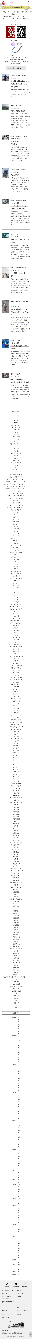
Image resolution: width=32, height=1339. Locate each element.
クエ (16, 543)
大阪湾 (16, 835)
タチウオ (16, 642)
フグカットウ (16, 720)
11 (19, 1038)
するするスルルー (16, 621)
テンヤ (16, 673)
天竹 (16, 838)
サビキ (16, 583)
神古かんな (16, 937)
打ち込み (16, 873)
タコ (16, 632)
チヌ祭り (13, 144)
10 (19, 1041)
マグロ (16, 750)
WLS (16, 423)
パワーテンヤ (16, 699)
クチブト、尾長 (16, 552)
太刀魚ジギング (16, 842)
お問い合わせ (5, 1317)
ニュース (4, 1307)
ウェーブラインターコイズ (16, 489)
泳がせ (16, 904)
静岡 (16, 972)
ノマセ (16, 689)
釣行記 (16, 967)
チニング (16, 658)
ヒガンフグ (16, 701)
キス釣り (16, 533)
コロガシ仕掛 (16, 571)
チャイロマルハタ (16, 666)
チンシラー (16, 670)
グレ (16, 555)
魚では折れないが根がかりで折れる (16, 977)
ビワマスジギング (16, 710)
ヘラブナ (16, 743)
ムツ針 (16, 769)
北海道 (16, 824)
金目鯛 (16, 960)
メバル (16, 779)
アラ (16, 458)
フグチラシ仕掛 (16, 722)
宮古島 (16, 852)
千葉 (16, 826)
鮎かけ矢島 (16, 984)
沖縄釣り (16, 901)
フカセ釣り (16, 717)
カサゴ (16, 519)
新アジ (16, 878)
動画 (18, 1307)
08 (19, 1017)
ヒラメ (16, 706)
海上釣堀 (16, 908)
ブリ (16, 734)
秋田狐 (16, 939)
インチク (16, 472)
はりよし (16, 696)
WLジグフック (17, 427)
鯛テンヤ (16, 1003)
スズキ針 (16, 616)
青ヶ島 (16, 970)
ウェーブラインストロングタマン (16, 484)
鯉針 (16, 998)
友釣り (16, 828)
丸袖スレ (16, 807)
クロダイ (16, 559)
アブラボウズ (16, 453)
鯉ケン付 (16, 996)
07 (19, 1019)
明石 (16, 885)
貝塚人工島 (16, 956)
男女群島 (16, 923)
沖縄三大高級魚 (16, 899)
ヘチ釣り (16, 741)
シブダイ (16, 597)
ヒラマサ (16, 703)
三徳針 (16, 791)
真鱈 (16, 930)
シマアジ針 (16, 602)
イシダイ (16, 465)
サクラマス (16, 576)
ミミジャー (16, 767)
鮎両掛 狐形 (16, 989)
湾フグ (16, 913)
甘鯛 (16, 920)
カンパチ (16, 529)
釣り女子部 (16, 963)
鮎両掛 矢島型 (16, 991)
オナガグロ (16, 503)
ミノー (16, 765)
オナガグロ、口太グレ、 (16, 508)
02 (19, 1031)
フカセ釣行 (14, 175)
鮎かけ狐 (16, 982)
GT (16, 418)
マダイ (16, 755)
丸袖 (16, 805)
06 (19, 1022)
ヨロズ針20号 (16, 783)
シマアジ (16, 600)
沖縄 (16, 897)
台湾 (16, 831)
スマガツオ (16, 618)
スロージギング (16, 623)
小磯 (16, 854)
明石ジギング (16, 887)
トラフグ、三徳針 (16, 677)
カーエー (16, 515)
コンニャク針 (16, 574)
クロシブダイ (16, 557)
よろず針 (16, 781)
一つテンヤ (16, 788)
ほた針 (16, 746)
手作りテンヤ (16, 868)
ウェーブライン (16, 474)
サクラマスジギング (16, 578)
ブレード (16, 736)
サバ (16, 581)
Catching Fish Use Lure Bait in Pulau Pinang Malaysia (19, 84)
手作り (16, 866)
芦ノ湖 (16, 946)
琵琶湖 (16, 918)
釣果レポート (16, 7)
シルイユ (16, 611)
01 (19, 1033)
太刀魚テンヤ (16, 845)
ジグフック (16, 592)
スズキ (16, 614)
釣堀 (16, 965)
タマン (16, 651)
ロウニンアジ (16, 786)
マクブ (16, 748)
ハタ (16, 692)
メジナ (16, 774)
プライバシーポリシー (22, 1310)
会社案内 (4, 1310)
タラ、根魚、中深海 (16, 656)
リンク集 (19, 1314)
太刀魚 (16, 840)
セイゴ (16, 625)
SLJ (16, 420)
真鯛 (16, 927)
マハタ (16, 758)
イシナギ (16, 467)
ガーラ (16, 517)
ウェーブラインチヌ (16, 493)
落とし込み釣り (16, 949)
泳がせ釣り (16, 906)
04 (19, 1026)
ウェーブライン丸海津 (16, 496)
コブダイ (16, 569)
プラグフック (16, 729)
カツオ (16, 522)
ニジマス (16, 687)
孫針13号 (16, 850)
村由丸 (16, 890)
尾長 (16, 859)
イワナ (16, 470)
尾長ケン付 (16, 864)
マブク (16, 760)
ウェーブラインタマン (16, 491)
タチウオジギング (16, 644)
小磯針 (16, 857)
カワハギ (16, 526)
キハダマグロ (16, 538)
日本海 (16, 880)
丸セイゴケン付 (16, 802)
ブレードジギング (16, 739)
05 (19, 1024)
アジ (16, 441)
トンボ (16, 682)
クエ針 (16, 548)
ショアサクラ (16, 604)
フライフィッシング (16, 727)
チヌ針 (16, 663)
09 (19, 1043)
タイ (16, 628)
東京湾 (16, 892)
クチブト (16, 550)
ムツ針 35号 (16, 772)
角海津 (16, 953)
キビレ (16, 541)
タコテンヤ (16, 637)
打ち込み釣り (16, 875)
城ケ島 (16, 833)
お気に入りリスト (6, 1296)
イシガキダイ (16, 463)
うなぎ (16, 500)
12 (19, 1036)
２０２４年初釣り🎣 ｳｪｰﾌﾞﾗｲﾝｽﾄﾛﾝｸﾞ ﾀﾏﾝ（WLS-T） (20, 312)
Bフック (16, 416)
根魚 (16, 894)
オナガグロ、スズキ (16, 505)
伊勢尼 (16, 812)
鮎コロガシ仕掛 (16, 986)
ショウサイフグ (16, 609)
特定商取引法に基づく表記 (8, 1301)
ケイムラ (16, 564)
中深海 (16, 795)
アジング (16, 449)
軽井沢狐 (16, 958)
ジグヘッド (16, 595)
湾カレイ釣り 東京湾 (17, 111)
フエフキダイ (16, 715)
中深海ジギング (16, 798)
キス (16, 531)
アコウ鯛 (16, 439)
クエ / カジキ (16, 545)
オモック (16, 512)
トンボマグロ (16, 684)
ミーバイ (16, 762)
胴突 (16, 941)
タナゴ (16, 649)
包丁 (16, 821)
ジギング (16, 590)
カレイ (16, 524)
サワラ (16, 585)
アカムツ (16, 434)
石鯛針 (16, 934)
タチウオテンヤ (16, 647)
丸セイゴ (16, 800)
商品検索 (4, 1294)
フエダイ (16, 713)
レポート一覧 (20, 1294)
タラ (16, 654)
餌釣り (16, 975)
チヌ (16, 661)
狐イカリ (16, 916)
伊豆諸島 (16, 816)
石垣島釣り (16, 932)
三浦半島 (16, 793)
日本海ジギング (16, 883)
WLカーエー (16, 425)
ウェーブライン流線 (16, 498)
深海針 (16, 911)
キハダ (16, 536)
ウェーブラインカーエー (16, 479)
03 (19, 1029)
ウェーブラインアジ (16, 477)
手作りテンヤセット (16, 871)
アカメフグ (16, 437)
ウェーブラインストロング (16, 482)
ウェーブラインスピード (16, 486)
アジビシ (16, 446)
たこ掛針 (16, 640)
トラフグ (16, 675)
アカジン (16, 430)
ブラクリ (16, 732)
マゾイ (16, 753)
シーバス (16, 588)
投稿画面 (19, 1296)
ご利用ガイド (5, 1298)
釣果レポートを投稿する (16, 68)
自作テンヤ (16, 944)
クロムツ (16, 562)
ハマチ (16, 694)
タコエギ (16, 635)
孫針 (16, 847)
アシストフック (16, 444)
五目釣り (16, 809)
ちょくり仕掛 (16, 668)
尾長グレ (16, 861)
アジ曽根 (16, 451)
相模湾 (16, 925)
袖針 (16, 951)
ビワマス (16, 708)
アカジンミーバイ (16, 432)
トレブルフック (16, 680)
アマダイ (16, 456)
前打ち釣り (16, 819)
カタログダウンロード (7, 1314)
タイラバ (16, 630)
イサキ (16, 460)
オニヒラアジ (16, 510)
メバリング (16, 776)
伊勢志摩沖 (16, 814)
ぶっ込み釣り (16, 724)
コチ (16, 566)
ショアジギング (16, 607)
